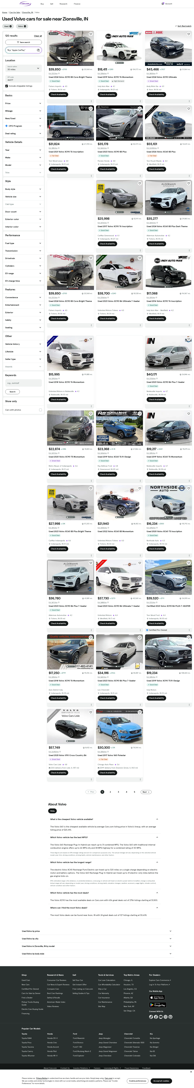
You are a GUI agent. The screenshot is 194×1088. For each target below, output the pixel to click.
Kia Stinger (154, 1047)
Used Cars (26, 980)
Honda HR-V (52, 1055)
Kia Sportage (155, 1038)
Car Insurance (104, 997)
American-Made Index (56, 1002)
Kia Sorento (154, 1042)
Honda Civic (52, 1042)
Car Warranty (103, 993)
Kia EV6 (153, 1055)
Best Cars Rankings (55, 993)
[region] (97, 1078)
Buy (42, 4)
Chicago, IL (128, 980)
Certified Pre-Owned (30, 989)
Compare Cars (53, 989)
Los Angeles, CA (130, 989)
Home (4, 12)
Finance (77, 4)
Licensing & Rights (111, 1068)
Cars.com (108, 1078)
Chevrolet (128, 1034)
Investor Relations (80, 1068)
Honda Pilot (52, 1051)
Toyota (24, 1034)
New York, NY (129, 1006)
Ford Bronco (78, 1042)
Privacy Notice (41, 1078)
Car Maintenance (105, 1002)
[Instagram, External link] (165, 1017)
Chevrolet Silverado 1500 (134, 1042)
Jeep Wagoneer (105, 1047)
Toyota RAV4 (27, 1038)
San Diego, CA (129, 1011)
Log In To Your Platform (158, 984)
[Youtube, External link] (161, 1017)
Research (63, 4)
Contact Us (65, 1068)
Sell (51, 4)
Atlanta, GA (128, 997)
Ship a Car (102, 989)
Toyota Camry (27, 1051)
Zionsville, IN (27, 12)
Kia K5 (152, 1051)
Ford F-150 (77, 1047)
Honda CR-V (52, 1038)
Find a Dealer (27, 997)
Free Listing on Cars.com (83, 989)
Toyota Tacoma (28, 1047)
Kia (151, 1034)
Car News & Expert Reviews (58, 984)
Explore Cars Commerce (159, 980)
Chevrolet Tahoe (131, 1051)
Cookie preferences (137, 1081)
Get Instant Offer (80, 984)
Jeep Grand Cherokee (108, 1042)
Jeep (101, 1034)
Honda (50, 1034)
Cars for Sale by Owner (31, 993)
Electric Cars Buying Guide (32, 1009)
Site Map (101, 1006)
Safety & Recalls (53, 997)
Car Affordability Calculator (109, 984)
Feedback (146, 1068)
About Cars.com (50, 1068)
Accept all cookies (161, 1081)
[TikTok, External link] (151, 1017)
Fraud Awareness (132, 1068)
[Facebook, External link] (156, 1017)
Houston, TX (129, 984)
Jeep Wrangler (104, 1038)
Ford (75, 1034)
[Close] (191, 1072)
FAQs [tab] (52, 811)
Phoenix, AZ (128, 993)
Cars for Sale (14, 12)
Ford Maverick (78, 1038)
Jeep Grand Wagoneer (108, 1051)
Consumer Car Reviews (56, 980)
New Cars (25, 984)
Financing (25, 1013)
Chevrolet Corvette (132, 1038)
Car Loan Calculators (106, 980)
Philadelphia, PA (130, 1002)
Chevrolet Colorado (132, 1055)
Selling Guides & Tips (81, 993)
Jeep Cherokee (105, 1055)
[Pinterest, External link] (170, 1017)
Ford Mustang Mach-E (82, 1051)
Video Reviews (53, 1006)
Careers (97, 1068)
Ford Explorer (78, 1055)
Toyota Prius (26, 1042)
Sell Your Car (78, 980)
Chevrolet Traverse (132, 1047)
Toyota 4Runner (28, 1055)
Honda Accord (53, 1047)
